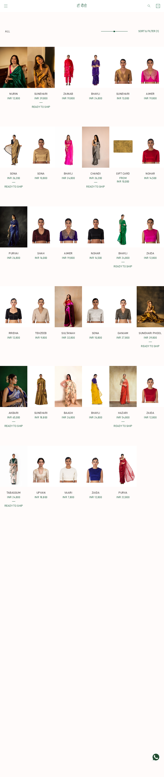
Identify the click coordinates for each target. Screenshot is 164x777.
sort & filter (148, 31)
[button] (5, 6)
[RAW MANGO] (81, 6)
